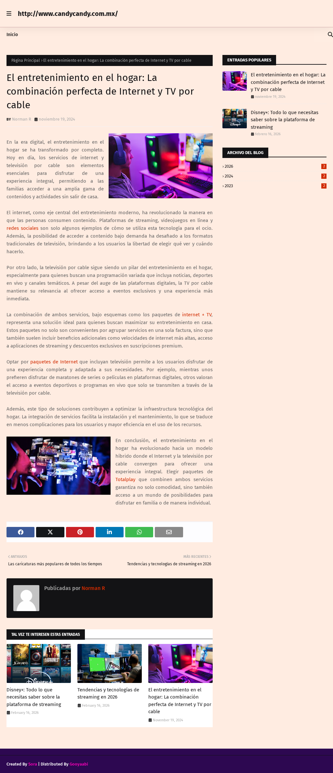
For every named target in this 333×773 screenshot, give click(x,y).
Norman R (21, 119)
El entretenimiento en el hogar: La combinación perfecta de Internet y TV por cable (179, 701)
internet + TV (196, 315)
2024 (275, 176)
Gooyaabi (79, 764)
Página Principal (25, 60)
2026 (275, 166)
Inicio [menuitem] (12, 34)
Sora (32, 764)
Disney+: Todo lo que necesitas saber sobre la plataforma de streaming (34, 697)
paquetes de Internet (53, 362)
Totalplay (125, 479)
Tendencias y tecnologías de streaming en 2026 (108, 693)
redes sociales (22, 228)
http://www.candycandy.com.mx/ (68, 14)
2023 (275, 185)
